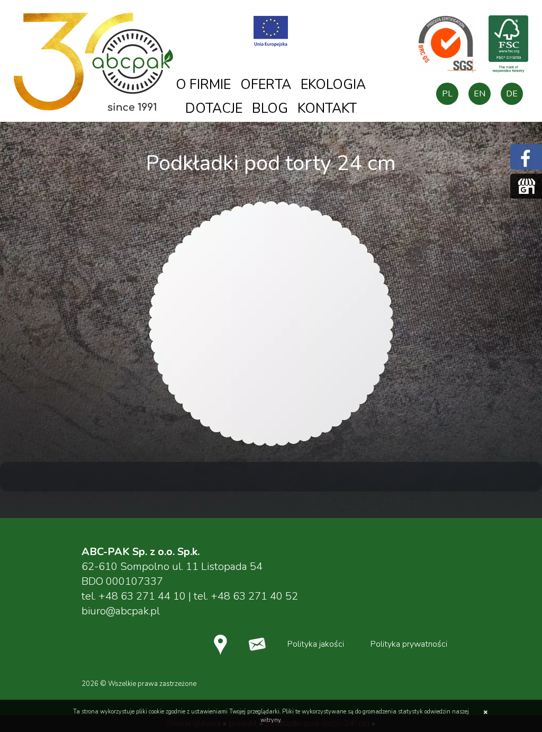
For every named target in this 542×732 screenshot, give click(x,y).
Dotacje (213, 109)
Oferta (265, 85)
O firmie (203, 85)
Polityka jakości (315, 644)
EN (479, 94)
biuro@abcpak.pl (121, 611)
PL (447, 94)
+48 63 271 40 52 (254, 596)
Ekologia (333, 85)
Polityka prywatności (409, 644)
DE (512, 94)
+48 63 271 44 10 (142, 596)
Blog (270, 109)
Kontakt (327, 109)
